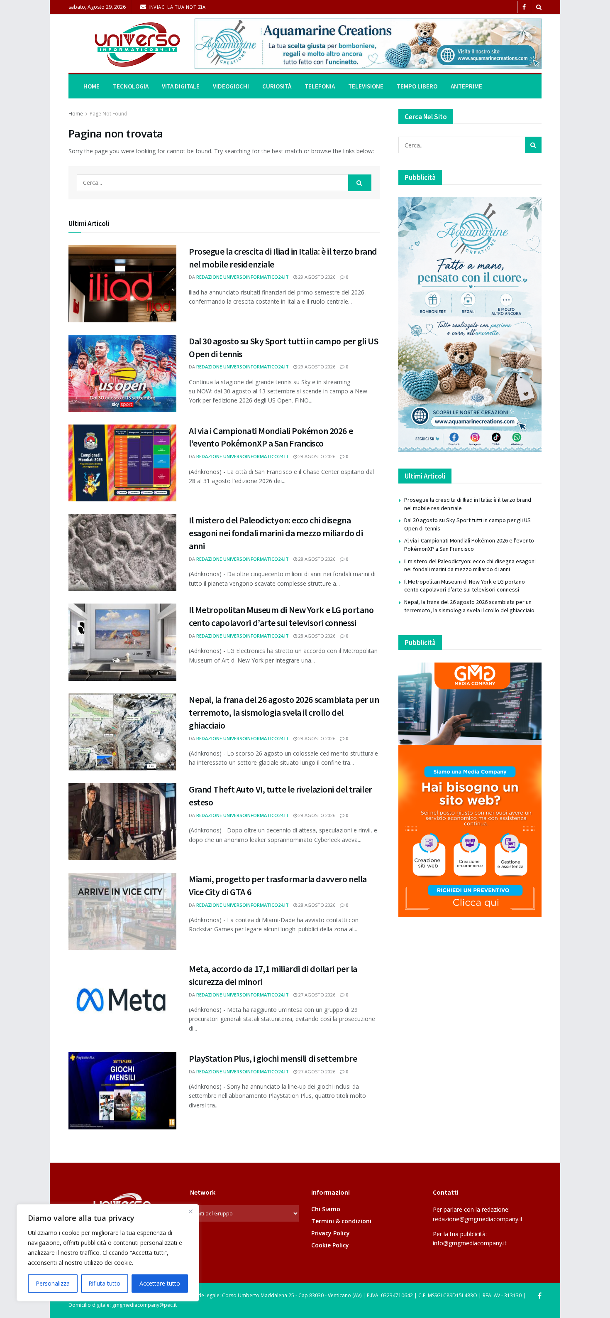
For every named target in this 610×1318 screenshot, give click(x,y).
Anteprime (466, 86)
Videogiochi (231, 86)
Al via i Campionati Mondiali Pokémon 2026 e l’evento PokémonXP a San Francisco (469, 544)
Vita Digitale (181, 86)
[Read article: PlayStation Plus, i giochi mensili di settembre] (122, 1090)
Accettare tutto (159, 1283)
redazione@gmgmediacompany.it (478, 1219)
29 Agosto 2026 (316, 277)
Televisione (365, 86)
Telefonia (320, 86)
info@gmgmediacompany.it (470, 1243)
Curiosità (276, 86)
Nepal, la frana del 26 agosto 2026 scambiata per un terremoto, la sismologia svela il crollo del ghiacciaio (284, 712)
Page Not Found (108, 113)
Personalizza (53, 1283)
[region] (108, 1252)
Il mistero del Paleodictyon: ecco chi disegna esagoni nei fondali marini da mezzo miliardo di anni (276, 533)
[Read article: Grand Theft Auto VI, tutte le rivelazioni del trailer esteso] (122, 821)
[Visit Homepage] (125, 43)
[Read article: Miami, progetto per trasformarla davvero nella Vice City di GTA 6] (122, 911)
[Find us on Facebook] (524, 7)
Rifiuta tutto (104, 1283)
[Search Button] (539, 7)
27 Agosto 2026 (316, 995)
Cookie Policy (330, 1245)
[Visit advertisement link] (368, 43)
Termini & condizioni (341, 1221)
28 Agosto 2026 (316, 456)
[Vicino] (190, 1211)
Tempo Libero (417, 86)
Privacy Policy (330, 1233)
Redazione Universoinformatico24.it (242, 277)
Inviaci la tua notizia (176, 7)
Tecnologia (131, 86)
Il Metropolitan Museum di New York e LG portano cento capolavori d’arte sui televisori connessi (464, 586)
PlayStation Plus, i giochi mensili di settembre (273, 1058)
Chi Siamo (325, 1209)
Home (91, 86)
